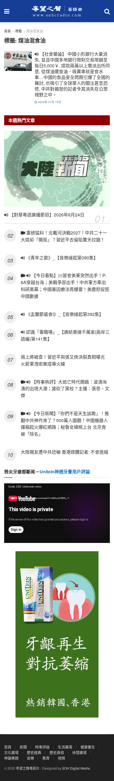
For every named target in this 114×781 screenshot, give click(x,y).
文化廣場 (11, 752)
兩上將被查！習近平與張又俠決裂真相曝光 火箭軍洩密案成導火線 (63, 360)
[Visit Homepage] (57, 11)
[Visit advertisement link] (57, 634)
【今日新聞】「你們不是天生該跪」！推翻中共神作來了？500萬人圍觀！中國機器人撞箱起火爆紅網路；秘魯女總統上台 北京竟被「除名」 (65, 423)
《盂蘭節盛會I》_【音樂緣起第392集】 (64, 314)
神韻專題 (11, 757)
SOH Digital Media (76, 768)
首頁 (7, 31)
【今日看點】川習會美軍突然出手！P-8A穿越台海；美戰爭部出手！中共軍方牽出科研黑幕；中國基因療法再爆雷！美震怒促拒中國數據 (65, 285)
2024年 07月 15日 (49, 102)
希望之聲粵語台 (27, 768)
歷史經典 (34, 752)
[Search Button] (107, 11)
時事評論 (42, 746)
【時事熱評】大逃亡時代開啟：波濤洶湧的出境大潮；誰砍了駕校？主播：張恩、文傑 (65, 389)
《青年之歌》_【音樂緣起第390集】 (61, 257)
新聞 (23, 746)
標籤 (18, 31)
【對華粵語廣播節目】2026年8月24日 (46, 214)
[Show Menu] (6, 11)
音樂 (30, 757)
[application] (57, 513)
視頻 (61, 757)
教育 (46, 757)
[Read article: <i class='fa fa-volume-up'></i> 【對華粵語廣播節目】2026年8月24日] (57, 168)
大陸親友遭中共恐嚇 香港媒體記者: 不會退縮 (64, 452)
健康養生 (88, 746)
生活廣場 (65, 746)
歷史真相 (57, 752)
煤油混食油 (34, 31)
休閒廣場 (79, 752)
